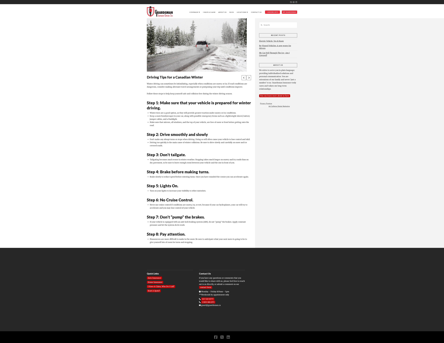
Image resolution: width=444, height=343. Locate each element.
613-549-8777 (207, 299)
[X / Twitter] (293, 2)
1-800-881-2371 (208, 302)
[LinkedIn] (296, 2)
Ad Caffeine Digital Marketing (279, 106)
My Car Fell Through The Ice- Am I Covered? (274, 54)
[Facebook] (291, 2)
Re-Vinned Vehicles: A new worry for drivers (275, 47)
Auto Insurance (154, 278)
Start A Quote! (154, 291)
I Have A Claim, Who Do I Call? (161, 286)
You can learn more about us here (274, 96)
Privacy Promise (266, 103)
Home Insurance (155, 282)
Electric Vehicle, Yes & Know (271, 41)
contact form (205, 287)
